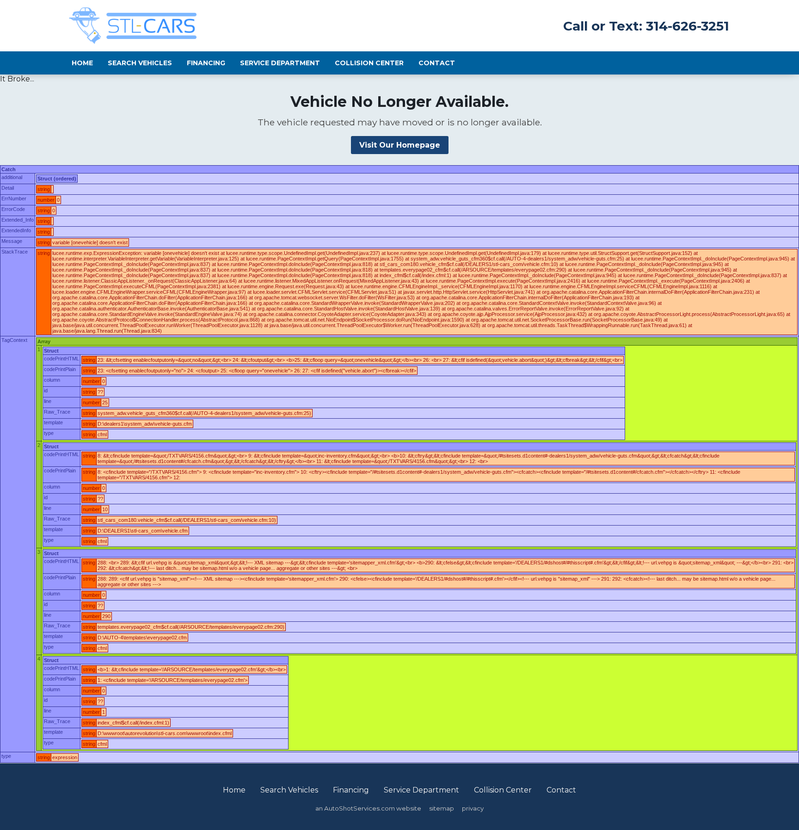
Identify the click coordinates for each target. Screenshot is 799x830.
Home (82, 63)
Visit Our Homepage (399, 145)
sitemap (441, 808)
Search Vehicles (140, 63)
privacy (473, 808)
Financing (206, 63)
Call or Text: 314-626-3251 (646, 26)
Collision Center (369, 63)
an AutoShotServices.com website (368, 808)
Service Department (280, 63)
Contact (436, 63)
